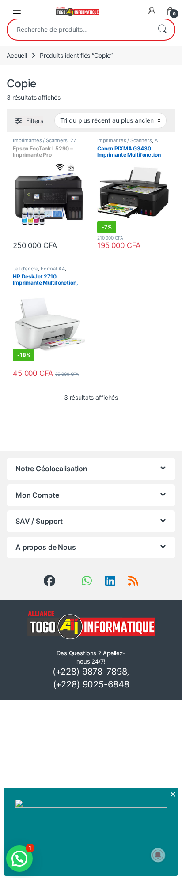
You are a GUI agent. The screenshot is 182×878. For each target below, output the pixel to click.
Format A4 (53, 269)
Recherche (162, 29)
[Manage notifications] (158, 855)
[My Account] (152, 10)
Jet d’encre (25, 269)
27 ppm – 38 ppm (44, 143)
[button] (19, 858)
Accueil (17, 55)
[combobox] (79, 29)
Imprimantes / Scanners (40, 140)
